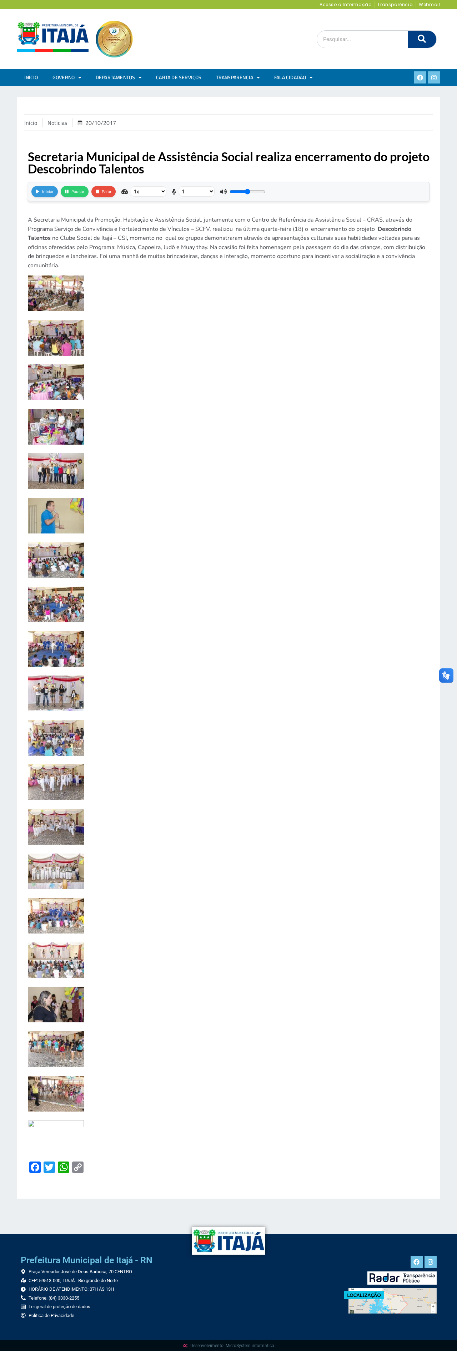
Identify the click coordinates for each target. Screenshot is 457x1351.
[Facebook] (420, 77)
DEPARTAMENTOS (115, 77)
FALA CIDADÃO (290, 77)
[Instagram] (434, 77)
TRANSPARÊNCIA (234, 77)
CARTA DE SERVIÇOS (178, 77)
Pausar (77, 191)
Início (31, 77)
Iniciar (48, 191)
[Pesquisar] (422, 39)
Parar (106, 191)
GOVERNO (63, 77)
